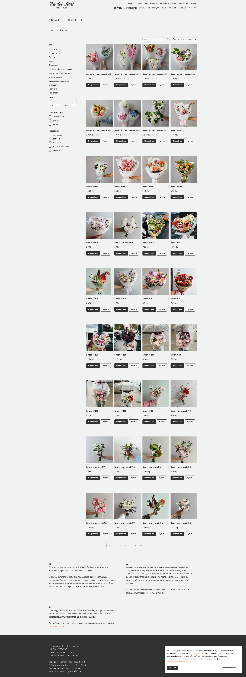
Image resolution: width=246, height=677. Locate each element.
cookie (226, 659)
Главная (52, 30)
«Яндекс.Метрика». (197, 653)
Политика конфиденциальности (63, 655)
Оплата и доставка (57, 626)
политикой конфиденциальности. (181, 661)
